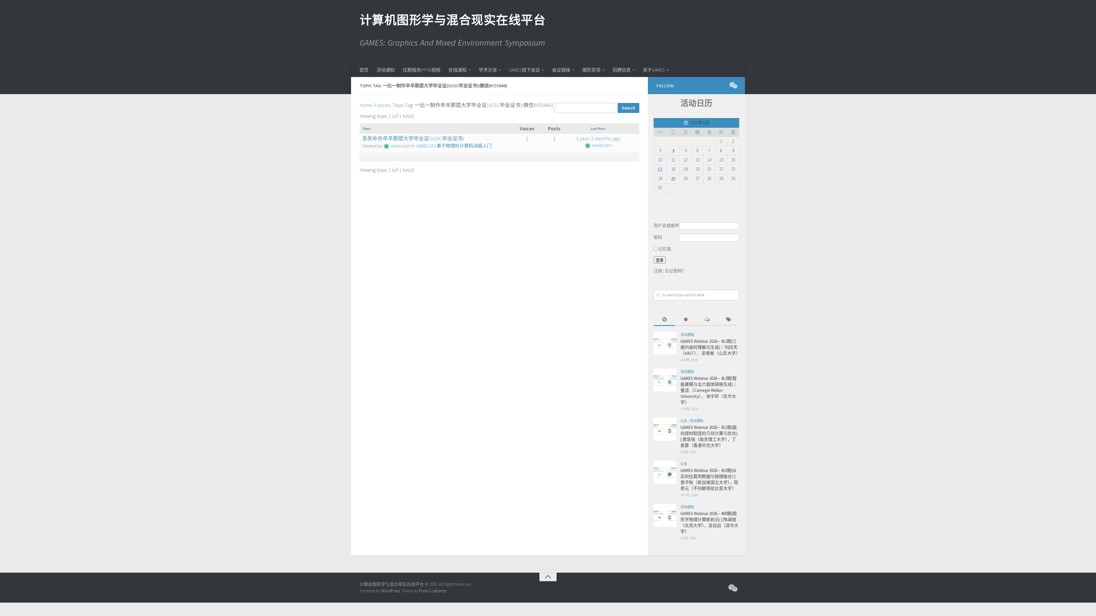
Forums (382, 105)
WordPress (390, 590)
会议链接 (561, 70)
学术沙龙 (488, 70)
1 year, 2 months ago (598, 138)
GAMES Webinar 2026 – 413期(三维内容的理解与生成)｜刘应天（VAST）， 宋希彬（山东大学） (710, 347)
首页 (363, 70)
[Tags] (728, 320)
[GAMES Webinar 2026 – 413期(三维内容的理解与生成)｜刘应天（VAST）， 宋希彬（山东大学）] (665, 343)
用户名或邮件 (666, 225)
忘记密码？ (675, 270)
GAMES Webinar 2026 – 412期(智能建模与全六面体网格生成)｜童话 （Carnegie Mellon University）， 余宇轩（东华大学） (709, 390)
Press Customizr (432, 590)
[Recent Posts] (664, 320)
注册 (658, 270)
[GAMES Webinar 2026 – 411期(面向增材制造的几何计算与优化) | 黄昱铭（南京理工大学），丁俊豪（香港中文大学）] (665, 429)
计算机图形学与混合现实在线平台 (452, 20)
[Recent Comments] (707, 320)
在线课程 (457, 70)
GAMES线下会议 (524, 70)
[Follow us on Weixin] (733, 85)
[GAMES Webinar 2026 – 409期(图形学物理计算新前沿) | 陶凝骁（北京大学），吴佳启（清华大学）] (665, 515)
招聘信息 (622, 70)
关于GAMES (654, 70)
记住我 (664, 249)
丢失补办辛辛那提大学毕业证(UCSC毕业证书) (413, 138)
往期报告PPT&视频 (421, 70)
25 (673, 178)
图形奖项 (591, 70)
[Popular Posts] (685, 320)
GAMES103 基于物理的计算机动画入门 (453, 146)
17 (660, 169)
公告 (683, 421)
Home (366, 105)
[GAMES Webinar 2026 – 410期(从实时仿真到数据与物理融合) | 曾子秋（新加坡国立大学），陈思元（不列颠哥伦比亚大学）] (665, 472)
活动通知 (385, 70)
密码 (658, 237)
